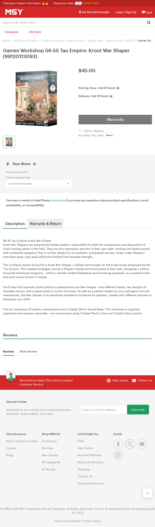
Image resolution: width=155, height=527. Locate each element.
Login (120, 12)
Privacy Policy (92, 521)
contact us (58, 200)
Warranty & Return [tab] (45, 223)
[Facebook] (119, 448)
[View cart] (143, 12)
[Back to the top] (147, 492)
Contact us (145, 380)
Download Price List (91, 483)
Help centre (120, 380)
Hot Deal (47, 448)
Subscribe (138, 409)
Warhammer (76, 40)
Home (5, 40)
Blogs (10, 455)
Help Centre (85, 448)
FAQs (81, 441)
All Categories (51, 462)
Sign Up (130, 12)
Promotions (49, 441)
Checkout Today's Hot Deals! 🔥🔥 (26, 3)
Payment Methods (89, 455)
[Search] (148, 22)
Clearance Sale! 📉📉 (67, 3)
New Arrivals (50, 455)
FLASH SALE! (91, 3)
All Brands (48, 469)
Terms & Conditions (67, 521)
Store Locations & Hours (22, 441)
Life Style (35, 31)
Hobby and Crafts (25, 40)
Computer (12, 31)
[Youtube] (142, 448)
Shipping (84, 469)
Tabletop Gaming (52, 40)
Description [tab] (15, 223)
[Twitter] (131, 448)
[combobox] (77, 22)
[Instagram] (118, 459)
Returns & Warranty (90, 462)
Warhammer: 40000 (120, 40)
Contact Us (85, 476)
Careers (11, 448)
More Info (115, 119)
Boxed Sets (95, 40)
